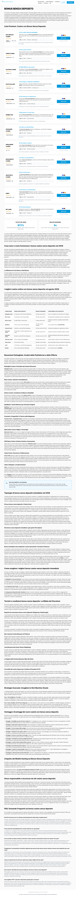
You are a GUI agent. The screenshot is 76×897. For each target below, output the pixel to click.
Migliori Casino (41, 1)
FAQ (50, 3)
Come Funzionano (49, 1)
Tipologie (40, 3)
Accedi (63, 2)
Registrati (70, 2)
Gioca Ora (63, 38)
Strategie (46, 3)
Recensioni (57, 1)
